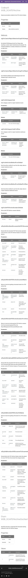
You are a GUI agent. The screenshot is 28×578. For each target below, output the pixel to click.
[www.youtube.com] (6, 576)
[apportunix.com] (9, 576)
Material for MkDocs (9, 573)
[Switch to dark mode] (23, 1)
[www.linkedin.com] (2, 576)
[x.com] (4, 576)
